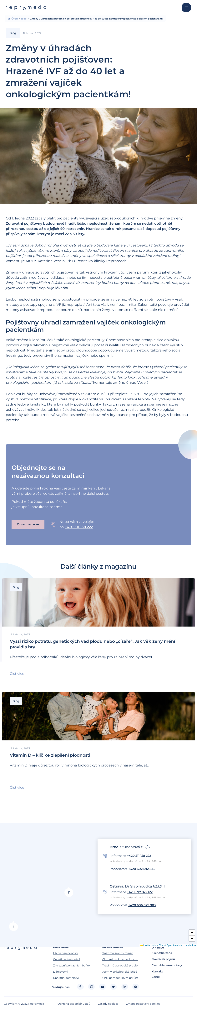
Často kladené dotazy (167, 965)
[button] (17, 673)
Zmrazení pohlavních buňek (71, 965)
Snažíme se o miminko (117, 953)
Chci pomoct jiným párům (120, 978)
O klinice (158, 947)
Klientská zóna (162, 953)
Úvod (14, 18)
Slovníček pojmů (163, 959)
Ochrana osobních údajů (74, 1003)
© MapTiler (158, 945)
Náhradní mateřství (66, 978)
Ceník (156, 977)
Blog (24, 18)
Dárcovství (60, 971)
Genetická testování (66, 959)
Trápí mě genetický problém (121, 965)
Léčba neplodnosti (65, 953)
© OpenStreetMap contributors (180, 945)
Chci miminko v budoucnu (120, 959)
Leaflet (146, 945)
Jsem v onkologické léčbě (119, 971)
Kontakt (157, 971)
